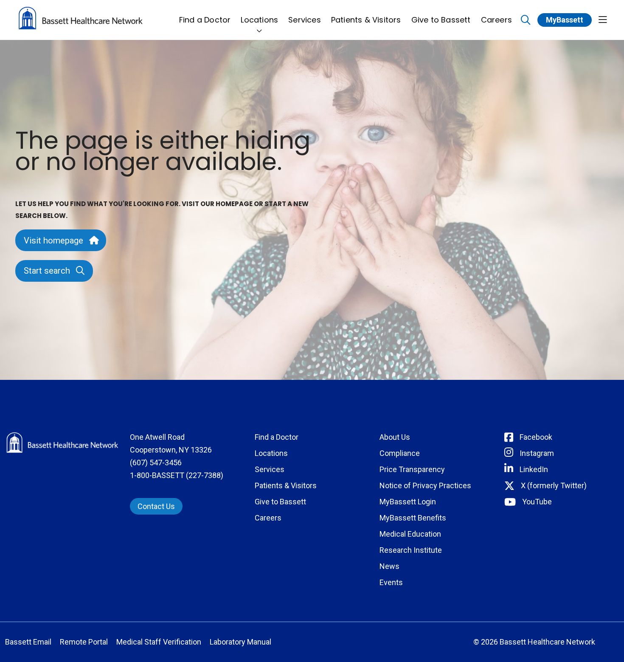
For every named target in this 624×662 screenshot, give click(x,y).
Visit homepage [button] (53, 240)
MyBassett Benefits (412, 517)
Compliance (399, 453)
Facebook (536, 437)
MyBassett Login (407, 501)
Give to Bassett (441, 19)
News (389, 566)
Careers (496, 19)
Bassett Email (28, 641)
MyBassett (564, 19)
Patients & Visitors (366, 19)
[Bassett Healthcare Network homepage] (80, 20)
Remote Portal (84, 641)
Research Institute (410, 550)
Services (304, 19)
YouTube (537, 501)
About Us (394, 437)
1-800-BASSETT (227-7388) (176, 475)
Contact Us (156, 506)
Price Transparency (412, 469)
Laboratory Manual (240, 641)
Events (391, 582)
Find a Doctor (205, 19)
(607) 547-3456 (156, 462)
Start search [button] (47, 271)
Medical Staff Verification (158, 641)
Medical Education (410, 533)
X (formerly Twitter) (554, 485)
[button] (603, 20)
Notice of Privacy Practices (425, 485)
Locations (259, 19)
